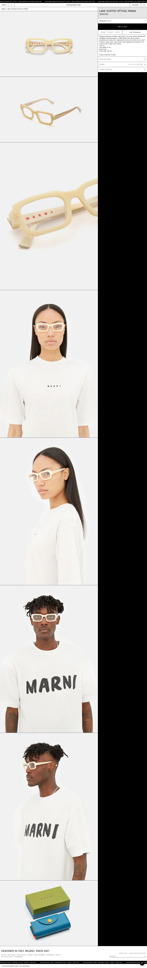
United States (50, 955)
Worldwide (42, 955)
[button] (144, 5)
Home (3, 9)
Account (3, 955)
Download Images (105, 59)
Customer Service (21, 955)
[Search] (11, 5)
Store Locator (11, 955)
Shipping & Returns (105, 69)
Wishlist (30, 955)
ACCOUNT (135, 5)
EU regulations (18, 957)
